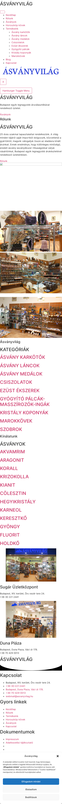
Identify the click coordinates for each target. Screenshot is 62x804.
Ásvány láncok (19, 35)
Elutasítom (31, 789)
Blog (8, 59)
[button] (57, 756)
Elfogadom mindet (31, 781)
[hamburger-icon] (2, 12)
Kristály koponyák (21, 52)
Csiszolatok (18, 42)
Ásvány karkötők (21, 32)
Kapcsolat (11, 62)
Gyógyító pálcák (21, 49)
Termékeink (12, 28)
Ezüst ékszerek (20, 45)
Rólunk (9, 18)
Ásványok (11, 21)
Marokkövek (18, 56)
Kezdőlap (11, 15)
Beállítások (31, 797)
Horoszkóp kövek (15, 25)
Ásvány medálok (21, 38)
